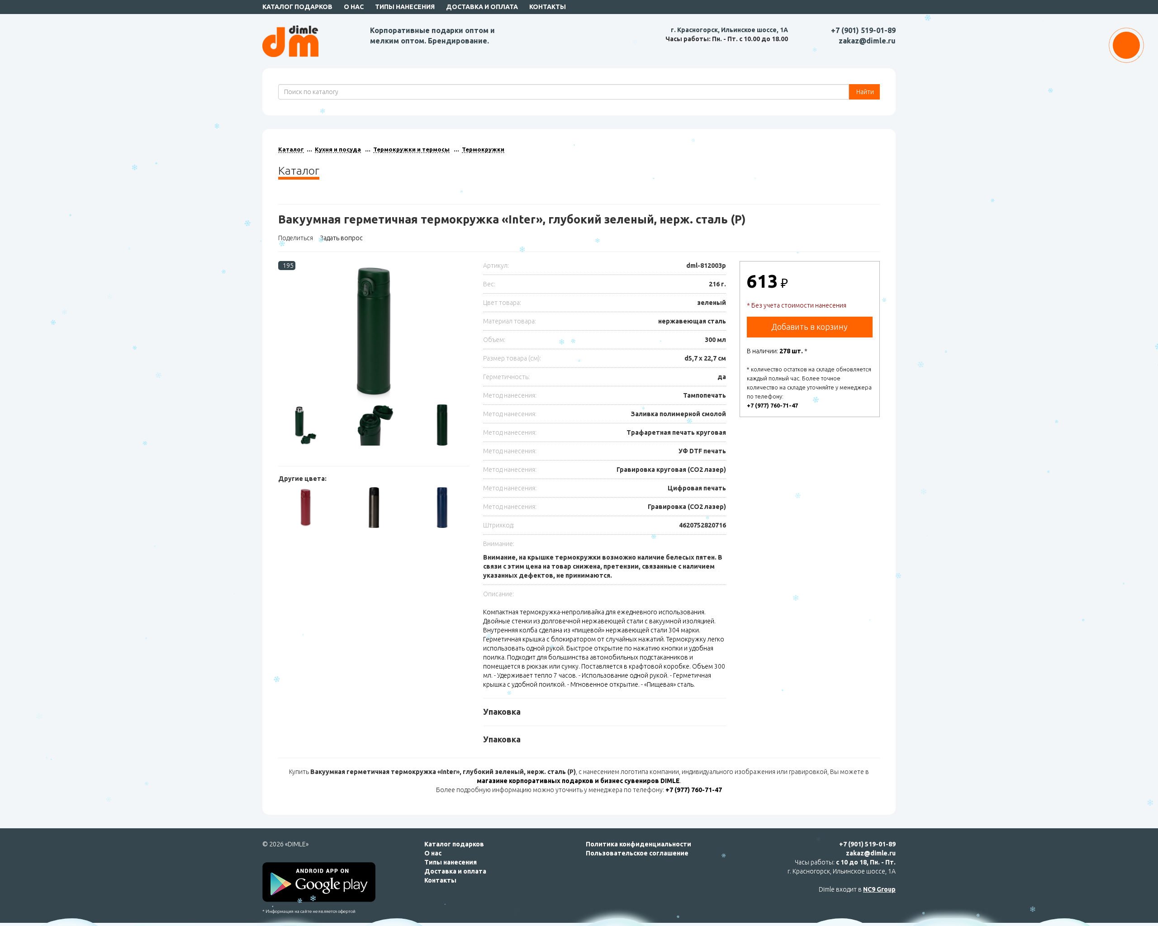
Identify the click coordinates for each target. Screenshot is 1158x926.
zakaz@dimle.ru (867, 41)
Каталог (291, 149)
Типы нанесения (405, 6)
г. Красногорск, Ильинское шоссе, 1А (729, 29)
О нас (354, 6)
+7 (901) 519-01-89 (863, 30)
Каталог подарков (297, 6)
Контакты (547, 6)
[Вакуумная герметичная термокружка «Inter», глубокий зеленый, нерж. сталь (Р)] (374, 332)
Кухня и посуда (338, 149)
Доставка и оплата (482, 6)
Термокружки (483, 149)
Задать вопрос (341, 238)
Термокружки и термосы (411, 149)
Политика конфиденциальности (638, 844)
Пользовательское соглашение (637, 853)
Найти (864, 91)
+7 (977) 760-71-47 (772, 405)
